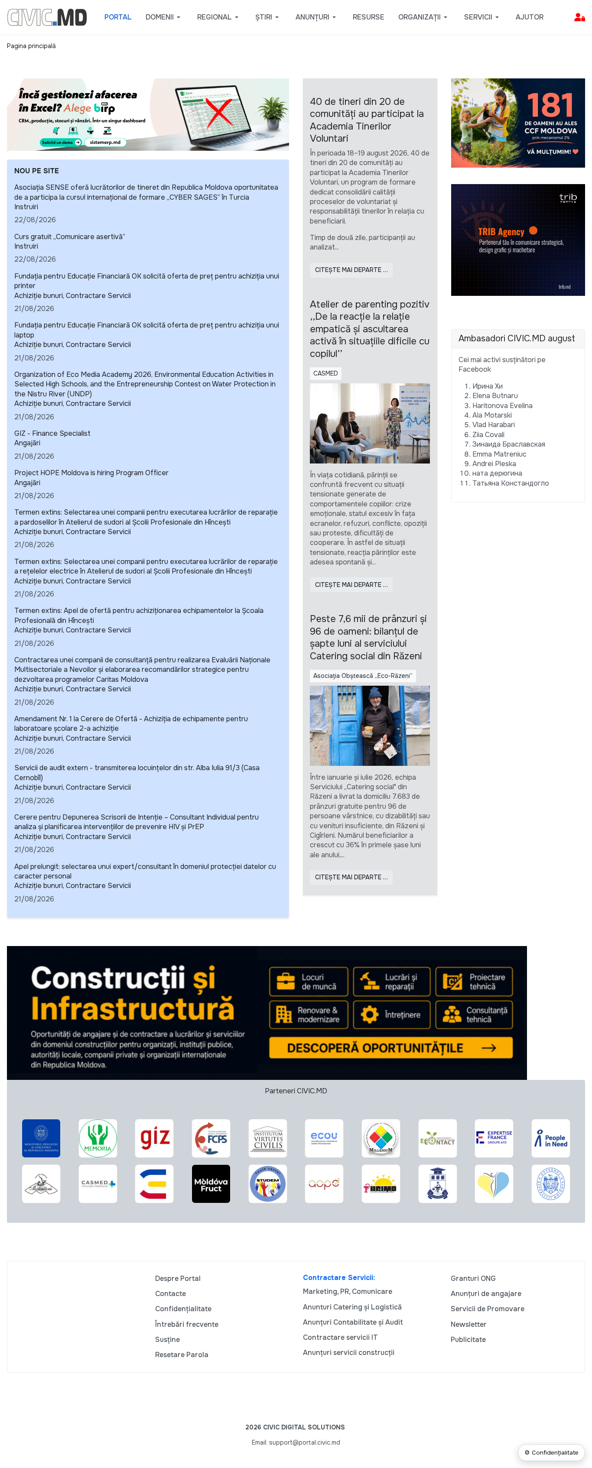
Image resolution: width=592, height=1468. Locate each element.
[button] (164, 17)
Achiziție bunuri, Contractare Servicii (72, 295)
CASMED (325, 373)
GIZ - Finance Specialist (52, 433)
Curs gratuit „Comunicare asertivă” (69, 236)
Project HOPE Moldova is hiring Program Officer (91, 472)
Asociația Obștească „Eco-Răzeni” (363, 676)
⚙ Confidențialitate (551, 1452)
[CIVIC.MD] (47, 16)
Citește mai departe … (351, 270)
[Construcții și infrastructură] (267, 1012)
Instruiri (26, 206)
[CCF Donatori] (518, 122)
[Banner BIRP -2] (148, 114)
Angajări (27, 442)
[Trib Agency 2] (518, 239)
